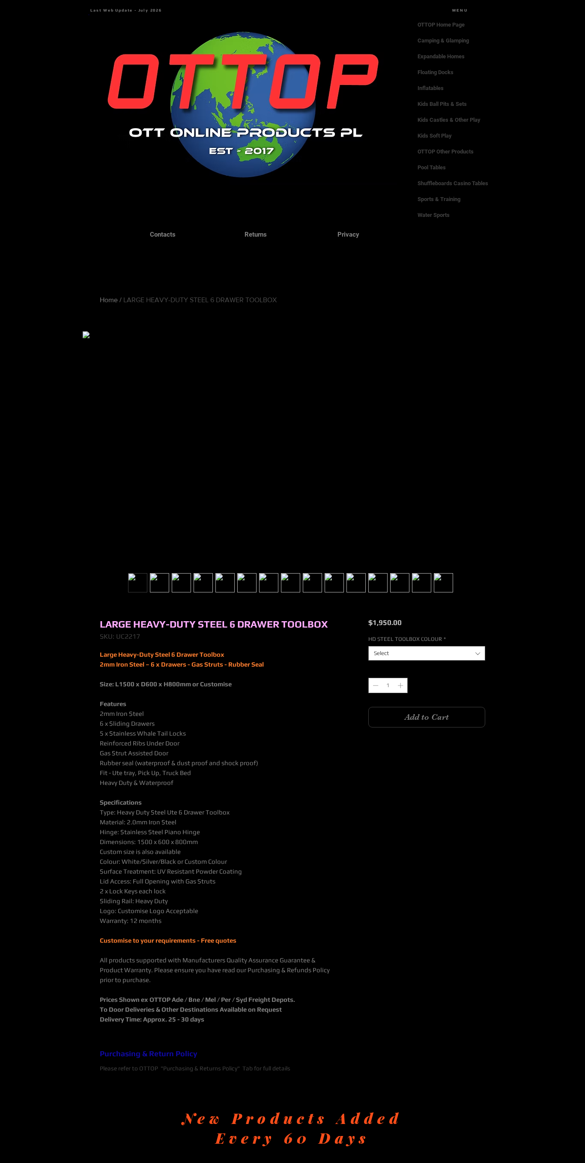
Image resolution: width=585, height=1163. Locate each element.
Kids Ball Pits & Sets (442, 104)
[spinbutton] (387, 685)
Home (109, 300)
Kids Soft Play (435, 135)
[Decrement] (375, 685)
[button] (89, 14)
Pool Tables (432, 167)
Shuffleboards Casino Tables (453, 183)
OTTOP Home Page (441, 24)
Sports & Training (439, 199)
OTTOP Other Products (446, 151)
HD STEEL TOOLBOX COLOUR (407, 639)
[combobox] (426, 653)
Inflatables (431, 88)
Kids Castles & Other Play (449, 120)
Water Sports (434, 215)
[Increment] (401, 685)
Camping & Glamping (443, 40)
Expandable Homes (441, 56)
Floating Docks (436, 72)
